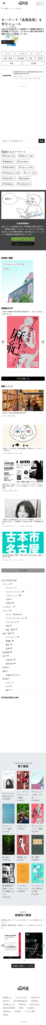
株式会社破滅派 (9, 1007)
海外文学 (10, 663)
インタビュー (23, 53)
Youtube (17, 1011)
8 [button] (25, 372)
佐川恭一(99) (9, 156)
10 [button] (32, 372)
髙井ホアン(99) (27, 156)
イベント (7, 53)
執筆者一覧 (35, 997)
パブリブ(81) (31, 173)
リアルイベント (13, 595)
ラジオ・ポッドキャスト (16, 618)
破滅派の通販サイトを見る (23, 966)
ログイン (40, 3)
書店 (9, 644)
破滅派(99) (8, 161)
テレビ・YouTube (14, 614)
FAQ (32, 239)
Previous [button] (3, 342)
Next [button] (43, 342)
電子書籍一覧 (24, 378)
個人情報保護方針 (20, 1000)
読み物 (33, 63)
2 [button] (6, 372)
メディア (38, 53)
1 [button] (3, 372)
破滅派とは (7, 997)
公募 (8, 599)
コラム (9, 682)
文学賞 (40, 58)
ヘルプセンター (21, 997)
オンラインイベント (15, 591)
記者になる (24, 239)
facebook (30, 1007)
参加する (6, 1000)
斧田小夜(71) (9, 178)
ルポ (8, 686)
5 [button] (16, 372)
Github (5, 1014)
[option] (23, 342)
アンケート (11, 588)
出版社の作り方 (12, 675)
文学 (30, 58)
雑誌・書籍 (11, 629)
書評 (8, 690)
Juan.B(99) (23, 161)
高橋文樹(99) (9, 167)
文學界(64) (8, 184)
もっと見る (23, 570)
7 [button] (22, 372)
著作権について (9, 1004)
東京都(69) (25, 178)
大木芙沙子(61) (25, 184)
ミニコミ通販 (29, 1011)
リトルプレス (12, 622)
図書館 (10, 641)
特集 (11, 63)
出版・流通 (7, 58)
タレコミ (15, 239)
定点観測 (20, 58)
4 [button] (12, 372)
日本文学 (10, 660)
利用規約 (34, 1000)
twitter (21, 1007)
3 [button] (9, 372)
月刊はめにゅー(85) (12, 173)
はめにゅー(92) (27, 167)
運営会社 (22, 1004)
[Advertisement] (23, 110)
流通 (9, 648)
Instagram (6, 1011)
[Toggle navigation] (4, 3)
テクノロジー (12, 637)
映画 (8, 626)
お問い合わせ (35, 1004)
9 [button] (28, 372)
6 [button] (19, 372)
